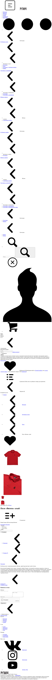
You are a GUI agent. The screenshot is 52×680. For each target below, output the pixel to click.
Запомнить (4, 353)
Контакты (5, 629)
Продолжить (3, 603)
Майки (4, 68)
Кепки (4, 234)
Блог (4, 630)
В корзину (4, 532)
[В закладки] (10, 445)
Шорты (4, 221)
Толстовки (5, 93)
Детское (4, 14)
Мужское (5, 12)
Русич (10, 505)
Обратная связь (4, 615)
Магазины (5, 17)
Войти (2, 354)
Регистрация (3, 360)
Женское (5, 13)
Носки (4, 235)
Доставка (5, 634)
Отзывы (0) (5, 553)
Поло (4, 66)
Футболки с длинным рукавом (9, 67)
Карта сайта (5, 636)
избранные (24, 371)
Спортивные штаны (7, 120)
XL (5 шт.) (4, 527)
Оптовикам (5, 16)
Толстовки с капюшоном (8, 94)
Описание (5, 543)
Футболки (5, 65)
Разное (4, 15)
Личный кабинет (38, 370)
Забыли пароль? (15, 352)
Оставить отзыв (4, 585)
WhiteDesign (17, 675)
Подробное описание (5, 524)
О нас (4, 626)
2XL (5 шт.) (4, 528)
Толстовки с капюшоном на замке (10, 207)
